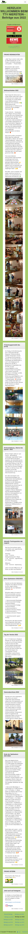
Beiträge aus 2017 (8, 925)
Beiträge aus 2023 (9, 917)
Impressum (25, 932)
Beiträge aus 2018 (19, 922)
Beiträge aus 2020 (19, 919)
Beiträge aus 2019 (8, 922)
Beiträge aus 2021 (8, 919)
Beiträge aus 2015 (19, 925)
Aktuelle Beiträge (8, 914)
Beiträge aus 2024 (19, 914)
